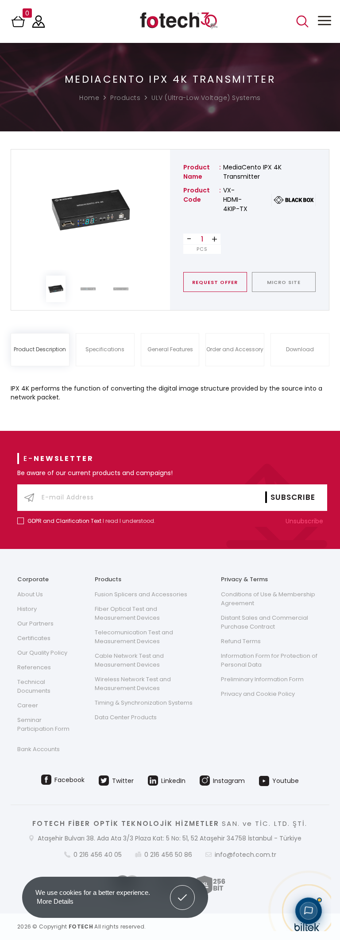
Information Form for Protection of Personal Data (269, 660)
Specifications (104, 349)
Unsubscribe (305, 521)
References (34, 667)
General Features (170, 349)
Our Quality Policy (42, 652)
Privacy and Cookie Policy (258, 694)
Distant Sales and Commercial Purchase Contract (264, 622)
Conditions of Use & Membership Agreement (268, 598)
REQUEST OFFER (215, 282)
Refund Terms (241, 641)
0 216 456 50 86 (168, 854)
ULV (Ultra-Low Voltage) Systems (206, 97)
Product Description (40, 349)
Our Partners (35, 623)
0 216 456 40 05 (97, 854)
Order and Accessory (234, 349)
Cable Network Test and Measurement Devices (129, 660)
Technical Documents (33, 686)
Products (125, 97)
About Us (30, 594)
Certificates (33, 638)
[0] (19, 24)
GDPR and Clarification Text (64, 521)
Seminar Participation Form (43, 724)
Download (300, 349)
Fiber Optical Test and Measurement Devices (127, 613)
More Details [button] (55, 901)
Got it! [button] (182, 890)
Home (89, 97)
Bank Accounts (38, 749)
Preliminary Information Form (262, 679)
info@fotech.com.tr (245, 854)
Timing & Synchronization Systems (144, 702)
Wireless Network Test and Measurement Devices (133, 683)
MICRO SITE (284, 282)
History (27, 609)
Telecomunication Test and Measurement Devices (134, 636)
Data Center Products (126, 717)
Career (27, 705)
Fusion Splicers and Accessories (141, 594)
